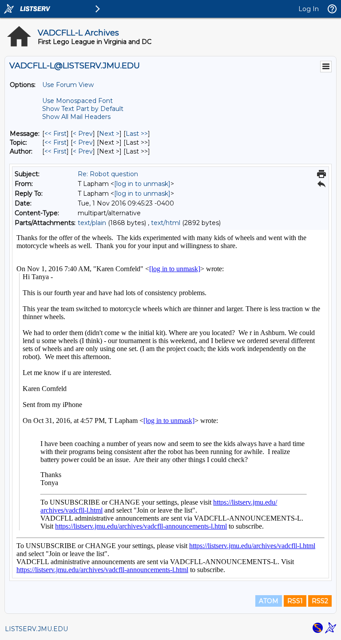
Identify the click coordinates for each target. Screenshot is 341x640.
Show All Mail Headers (76, 117)
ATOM (268, 601)
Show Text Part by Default (82, 109)
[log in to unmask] (142, 184)
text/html (165, 223)
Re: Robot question (108, 174)
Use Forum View (68, 85)
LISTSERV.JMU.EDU (36, 629)
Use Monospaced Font (77, 101)
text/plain (92, 223)
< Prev (83, 134)
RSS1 (295, 601)
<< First (55, 134)
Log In (308, 9)
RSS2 (320, 601)
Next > (109, 134)
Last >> (137, 134)
